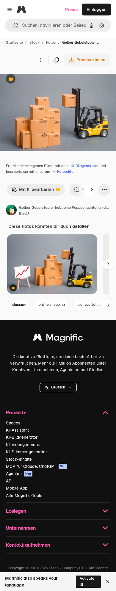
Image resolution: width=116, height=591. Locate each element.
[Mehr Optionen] (41, 60)
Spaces (13, 423)
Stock (34, 42)
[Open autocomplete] (13, 25)
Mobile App (16, 488)
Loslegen (16, 511)
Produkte (16, 412)
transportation (89, 304)
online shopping (52, 304)
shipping (19, 304)
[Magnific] (58, 339)
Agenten (18, 473)
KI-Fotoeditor (63, 171)
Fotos (51, 42)
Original (38, 79)
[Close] (107, 581)
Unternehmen (21, 528)
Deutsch (58, 387)
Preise (71, 9)
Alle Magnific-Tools (24, 495)
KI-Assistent (17, 430)
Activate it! (87, 581)
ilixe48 (24, 213)
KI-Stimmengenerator (26, 451)
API (9, 481)
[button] (58, 387)
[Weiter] (91, 190)
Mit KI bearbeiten (33, 191)
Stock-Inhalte (19, 459)
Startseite (14, 42)
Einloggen (96, 9)
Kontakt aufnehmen (28, 545)
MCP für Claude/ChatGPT (36, 466)
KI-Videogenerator (23, 444)
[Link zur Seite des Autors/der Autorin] (11, 211)
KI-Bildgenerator (85, 166)
